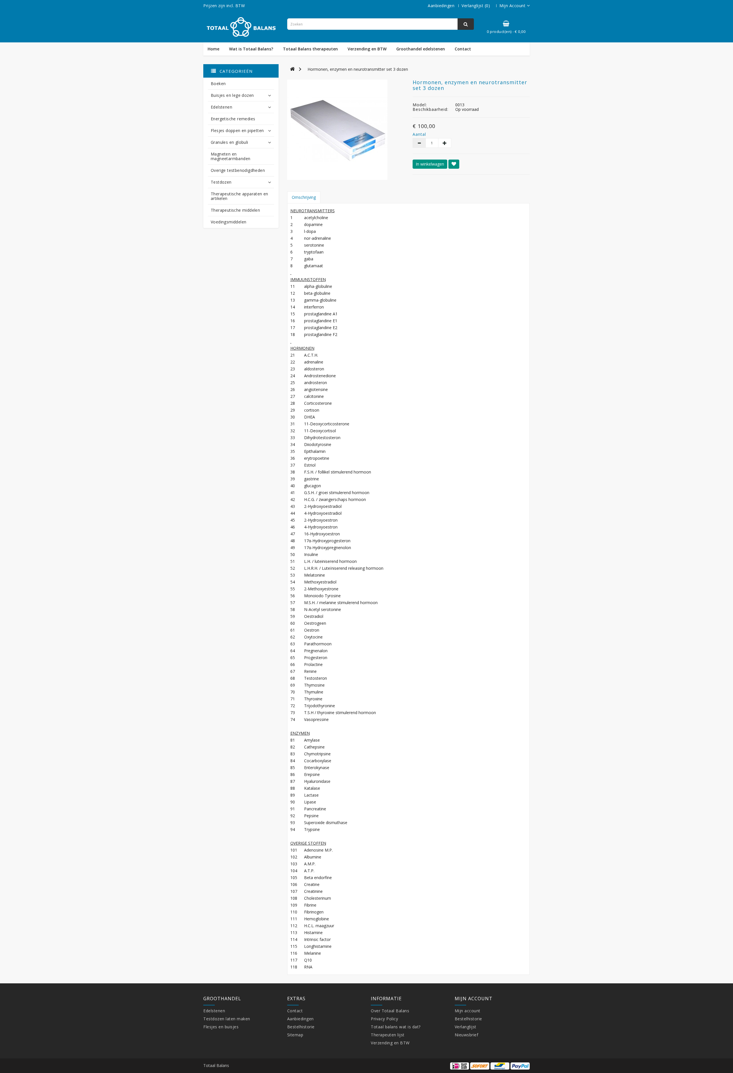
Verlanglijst (465, 1026)
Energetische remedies (233, 118)
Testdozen (221, 182)
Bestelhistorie (301, 1026)
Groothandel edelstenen (420, 49)
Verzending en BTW (367, 49)
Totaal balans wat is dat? (396, 1026)
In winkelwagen (430, 164)
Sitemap (295, 1034)
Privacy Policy (384, 1018)
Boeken (218, 83)
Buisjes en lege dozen (232, 95)
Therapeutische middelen (235, 210)
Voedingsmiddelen (228, 222)
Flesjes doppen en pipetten (237, 130)
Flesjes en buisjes (221, 1026)
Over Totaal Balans (390, 1010)
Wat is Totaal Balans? (251, 49)
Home (213, 49)
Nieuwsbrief (466, 1034)
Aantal (419, 134)
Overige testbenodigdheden (238, 170)
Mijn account (467, 1010)
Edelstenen (221, 107)
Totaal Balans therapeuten (310, 49)
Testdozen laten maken (226, 1018)
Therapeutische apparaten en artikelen (239, 196)
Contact (463, 49)
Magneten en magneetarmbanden (230, 156)
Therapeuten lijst (388, 1034)
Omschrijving (304, 197)
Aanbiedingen (441, 5)
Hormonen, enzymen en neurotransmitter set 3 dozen (358, 69)
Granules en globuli (229, 142)
